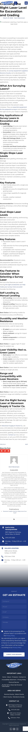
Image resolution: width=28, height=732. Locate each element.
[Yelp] (10, 729)
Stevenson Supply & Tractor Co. (12, 426)
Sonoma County (9, 694)
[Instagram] (17, 729)
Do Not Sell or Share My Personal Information (12, 685)
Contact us (11, 435)
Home (4, 677)
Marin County (8, 697)
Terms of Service (14, 682)
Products (15, 677)
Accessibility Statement (9, 679)
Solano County (19, 694)
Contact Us (22, 677)
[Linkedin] (14, 519)
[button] (26, 3)
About (9, 677)
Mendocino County (18, 697)
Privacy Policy (10, 635)
